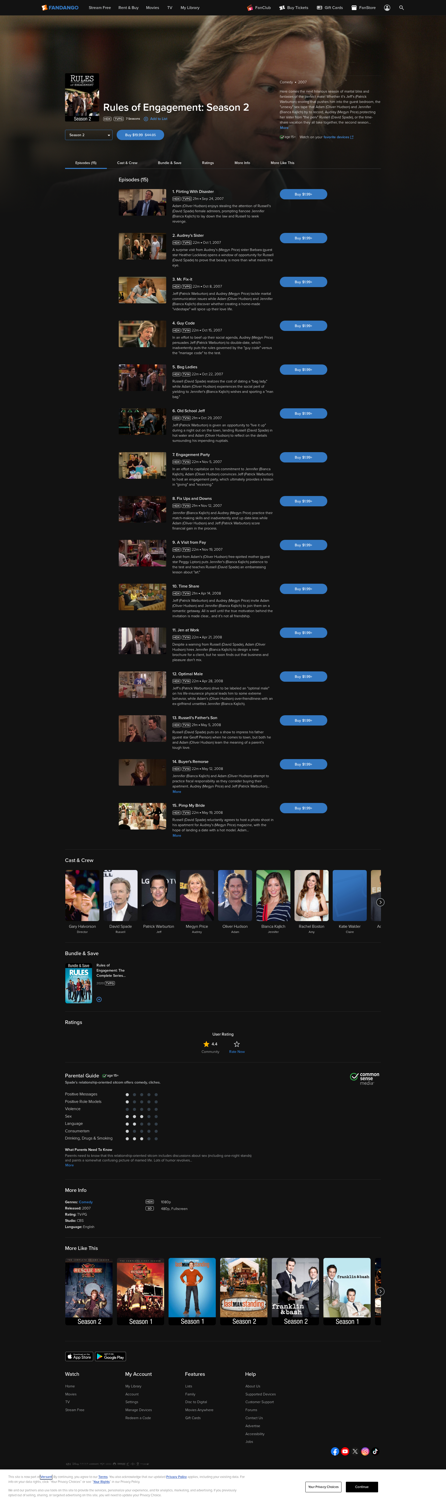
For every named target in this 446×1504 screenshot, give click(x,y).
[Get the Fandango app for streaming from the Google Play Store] (110, 1356)
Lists (188, 1386)
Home (70, 1386)
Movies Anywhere (199, 1410)
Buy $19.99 (144, 135)
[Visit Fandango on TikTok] (375, 1451)
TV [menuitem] (169, 7)
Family (190, 1394)
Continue (362, 1487)
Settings (131, 1402)
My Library (133, 1386)
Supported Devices (260, 1394)
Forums (251, 1410)
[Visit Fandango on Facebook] (335, 1451)
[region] (223, 1486)
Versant (46, 1477)
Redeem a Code (138, 1418)
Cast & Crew (127, 163)
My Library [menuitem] (190, 7)
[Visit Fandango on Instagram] (365, 1451)
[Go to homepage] (60, 7)
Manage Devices (138, 1410)
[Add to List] (99, 999)
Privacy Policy (176, 1477)
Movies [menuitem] (152, 7)
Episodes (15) (86, 163)
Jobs (249, 1442)
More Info (242, 163)
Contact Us (254, 1418)
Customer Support (259, 1402)
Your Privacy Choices (323, 1487)
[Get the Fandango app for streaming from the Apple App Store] (79, 1356)
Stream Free (74, 1410)
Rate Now (237, 1052)
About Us (252, 1386)
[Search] (401, 7)
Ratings (208, 163)
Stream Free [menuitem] (100, 7)
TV (67, 1402)
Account (132, 1394)
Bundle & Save (169, 163)
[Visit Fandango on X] (355, 1451)
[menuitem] (329, 7)
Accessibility (255, 1434)
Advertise (252, 1426)
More (284, 128)
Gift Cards (193, 1418)
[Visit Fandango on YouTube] (345, 1451)
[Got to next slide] (380, 902)
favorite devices (336, 137)
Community (210, 1052)
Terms (103, 1477)
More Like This (282, 163)
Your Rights (101, 1482)
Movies (70, 1394)
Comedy (86, 1202)
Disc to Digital (196, 1402)
